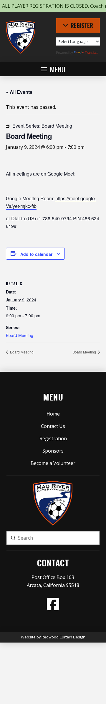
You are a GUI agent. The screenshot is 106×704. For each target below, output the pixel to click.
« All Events (19, 92)
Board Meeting (19, 335)
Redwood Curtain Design (63, 637)
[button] (78, 25)
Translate (91, 52)
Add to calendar (36, 254)
